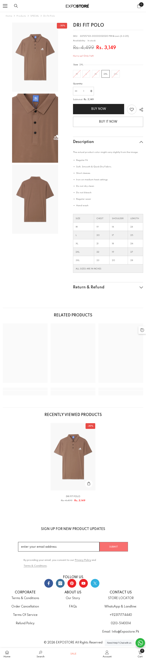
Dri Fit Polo (73, 496)
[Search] (16, 6)
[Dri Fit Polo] (73, 456)
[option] (73, 464)
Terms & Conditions (35, 566)
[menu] (5, 6)
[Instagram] (60, 583)
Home (9, 16)
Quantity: (78, 84)
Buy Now (99, 109)
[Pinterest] (71, 583)
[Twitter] (95, 583)
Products (21, 16)
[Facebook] (48, 583)
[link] (131, 109)
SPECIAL (34, 16)
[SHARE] (139, 109)
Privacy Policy (83, 560)
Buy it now (108, 121)
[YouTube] (83, 583)
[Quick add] (89, 484)
